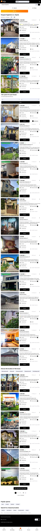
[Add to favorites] (18, 20)
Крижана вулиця (23, 294)
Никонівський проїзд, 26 (24, 125)
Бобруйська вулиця (23, 21)
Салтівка (21, 183)
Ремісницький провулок (24, 470)
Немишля (21, 60)
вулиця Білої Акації (23, 432)
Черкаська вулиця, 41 (24, 350)
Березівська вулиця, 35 (24, 107)
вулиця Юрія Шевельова (24, 395)
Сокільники (27, 434)
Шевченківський (22, 79)
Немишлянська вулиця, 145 (25, 59)
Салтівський (25, 127)
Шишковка (21, 41)
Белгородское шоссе (24, 376)
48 (23, 492)
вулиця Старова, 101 (24, 40)
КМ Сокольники (22, 434)
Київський (25, 41)
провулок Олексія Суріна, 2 (25, 275)
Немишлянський (26, 60)
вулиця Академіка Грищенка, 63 (26, 144)
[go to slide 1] (8, 73)
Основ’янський (26, 239)
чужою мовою (4, 519)
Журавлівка (22, 108)
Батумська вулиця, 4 (24, 77)
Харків (28, 41)
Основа (21, 415)
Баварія (21, 164)
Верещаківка (22, 239)
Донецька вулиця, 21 (24, 219)
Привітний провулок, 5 (24, 313)
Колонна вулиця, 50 (24, 163)
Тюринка (21, 127)
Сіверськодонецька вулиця (25, 414)
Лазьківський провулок (24, 331)
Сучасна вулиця (23, 200)
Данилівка (21, 202)
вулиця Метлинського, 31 (25, 256)
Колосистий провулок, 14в (25, 451)
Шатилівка (21, 396)
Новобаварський (25, 164)
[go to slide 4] (10, 73)
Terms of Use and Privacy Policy (6, 516)
